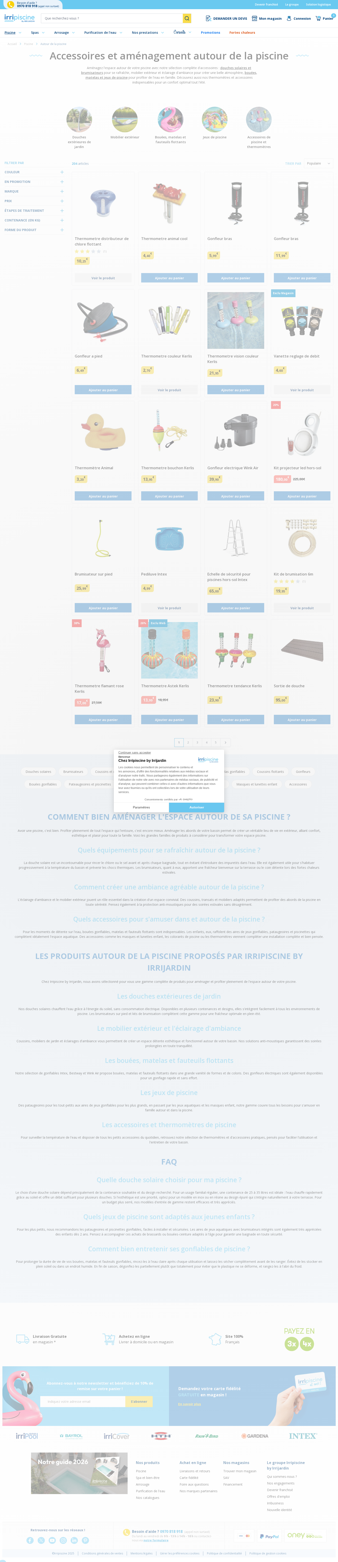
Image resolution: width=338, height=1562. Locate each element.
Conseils (179, 32)
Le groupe (292, 4)
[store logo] (19, 18)
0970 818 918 (27, 6)
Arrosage (61, 32)
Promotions (210, 32)
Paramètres (141, 807)
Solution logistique (318, 4)
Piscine (10, 32)
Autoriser (196, 807)
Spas (35, 32)
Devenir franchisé (266, 4)
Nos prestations (145, 32)
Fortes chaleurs (242, 32)
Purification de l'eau (100, 32)
